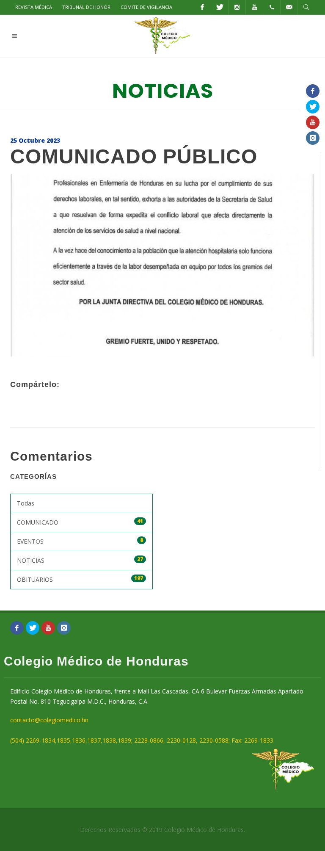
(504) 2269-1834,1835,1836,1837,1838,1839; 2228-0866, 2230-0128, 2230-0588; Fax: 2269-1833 (141, 740)
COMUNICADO (80, 521)
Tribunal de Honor (86, 7)
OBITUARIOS (80, 579)
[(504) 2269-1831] (271, 7)
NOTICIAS (80, 559)
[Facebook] (202, 7)
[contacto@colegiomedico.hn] (289, 7)
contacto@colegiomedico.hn (49, 720)
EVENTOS (80, 540)
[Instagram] (237, 7)
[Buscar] (306, 7)
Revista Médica (33, 7)
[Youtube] (254, 7)
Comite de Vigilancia (146, 7)
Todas (25, 503)
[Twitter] (219, 7)
